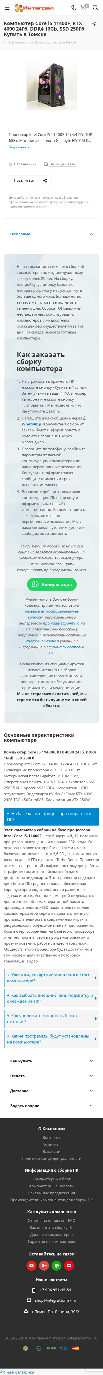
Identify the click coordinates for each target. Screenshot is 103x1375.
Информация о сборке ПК (51, 1170)
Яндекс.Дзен (69, 1266)
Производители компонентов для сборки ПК (51, 1199)
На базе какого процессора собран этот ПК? (49, 816)
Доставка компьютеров (51, 1234)
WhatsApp (57, 1266)
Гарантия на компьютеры (51, 1241)
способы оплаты (41, 640)
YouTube (31, 1266)
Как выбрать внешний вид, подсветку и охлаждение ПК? (50, 998)
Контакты (51, 1137)
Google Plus (44, 1266)
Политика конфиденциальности (52, 1158)
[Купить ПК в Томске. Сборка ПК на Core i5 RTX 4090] (51, 85)
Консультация (56, 584)
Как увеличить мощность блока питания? (42, 1018)
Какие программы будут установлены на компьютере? (48, 1039)
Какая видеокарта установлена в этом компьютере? (48, 978)
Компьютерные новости (51, 1185)
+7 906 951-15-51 (55, 1289)
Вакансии (51, 1151)
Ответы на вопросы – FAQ (52, 1220)
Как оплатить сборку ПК (52, 1227)
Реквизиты (52, 1144)
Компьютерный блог (51, 1178)
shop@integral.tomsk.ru (55, 1300)
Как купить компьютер (51, 1211)
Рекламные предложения (51, 1192)
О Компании (51, 1128)
